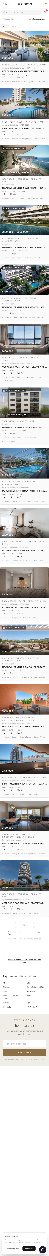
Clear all (13, 26)
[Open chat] (42, 1249)
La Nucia (7, 1007)
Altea (5, 983)
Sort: (37, 19)
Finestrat (7, 987)
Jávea (5, 991)
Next (25, 925)
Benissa (6, 1003)
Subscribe (24, 1052)
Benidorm (31, 991)
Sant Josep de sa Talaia (10, 997)
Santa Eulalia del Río (35, 987)
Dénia (29, 1003)
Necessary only (13, 1248)
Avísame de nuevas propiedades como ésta (24, 960)
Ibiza (29, 996)
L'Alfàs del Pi (32, 1007)
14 (39, 932)
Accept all (29, 1248)
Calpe (29, 983)
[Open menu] (45, 4)
